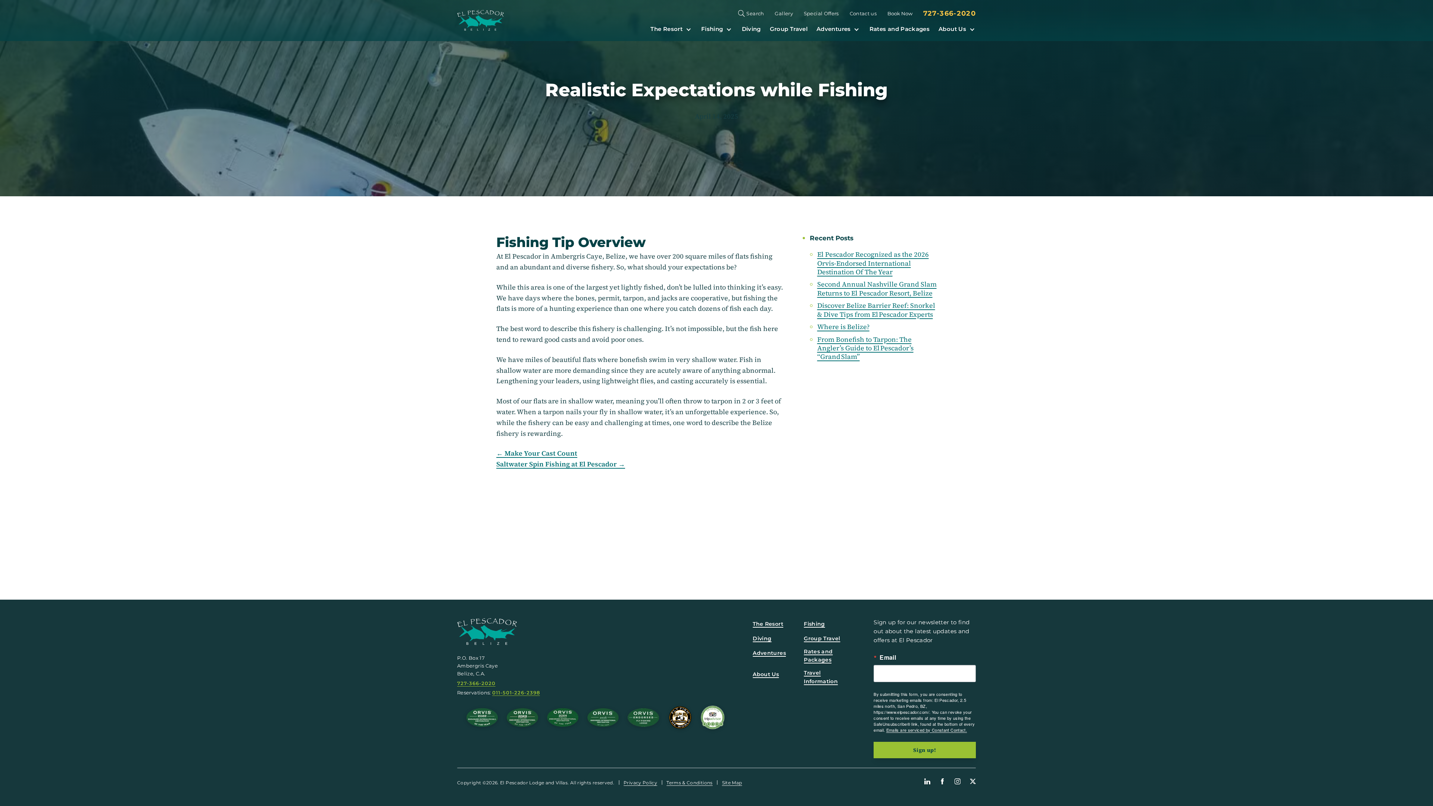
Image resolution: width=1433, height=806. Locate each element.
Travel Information (821, 676)
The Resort (666, 29)
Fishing (712, 29)
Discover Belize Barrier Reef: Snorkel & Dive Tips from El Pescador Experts (876, 310)
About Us (952, 29)
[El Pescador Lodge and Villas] (480, 20)
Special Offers (821, 13)
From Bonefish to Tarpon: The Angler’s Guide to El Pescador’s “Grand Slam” (865, 348)
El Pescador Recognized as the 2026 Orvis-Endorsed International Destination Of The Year (873, 263)
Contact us (863, 13)
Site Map (732, 782)
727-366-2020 (949, 13)
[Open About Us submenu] (972, 28)
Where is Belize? (843, 326)
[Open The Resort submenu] (688, 28)
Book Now (899, 13)
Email (888, 657)
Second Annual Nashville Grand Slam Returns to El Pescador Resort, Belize (877, 288)
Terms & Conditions (689, 782)
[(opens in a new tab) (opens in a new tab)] (713, 718)
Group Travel (789, 29)
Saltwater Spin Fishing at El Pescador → (560, 464)
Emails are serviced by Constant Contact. (926, 730)
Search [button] (755, 13)
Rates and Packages (900, 29)
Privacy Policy (640, 782)
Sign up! (924, 750)
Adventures (834, 29)
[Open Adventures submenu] (856, 28)
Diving (751, 29)
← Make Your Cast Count (536, 453)
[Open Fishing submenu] (729, 28)
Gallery (784, 13)
